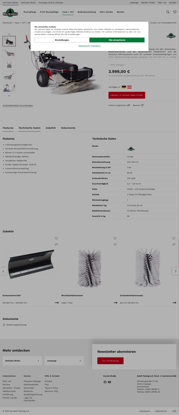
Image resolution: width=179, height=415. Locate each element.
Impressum (96, 46)
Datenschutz (84, 46)
